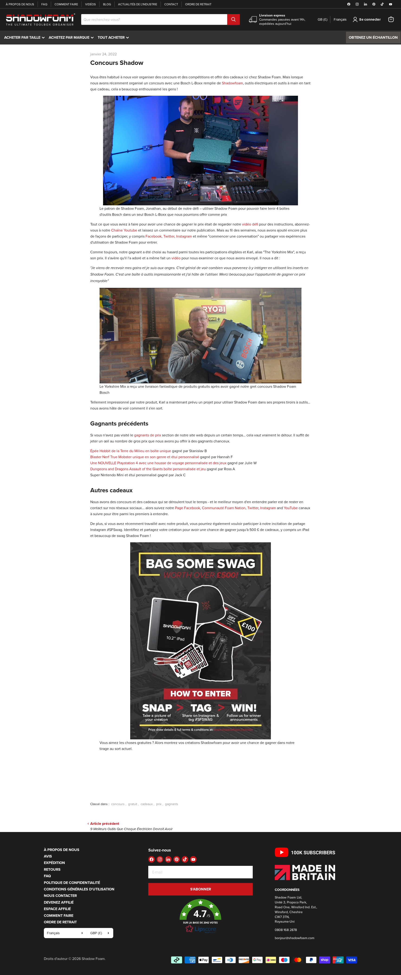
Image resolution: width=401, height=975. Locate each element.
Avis (48, 856)
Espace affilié (57, 908)
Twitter (168, 236)
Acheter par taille (25, 37)
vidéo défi (250, 224)
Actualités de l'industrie (137, 4)
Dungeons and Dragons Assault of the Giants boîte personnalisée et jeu (148, 468)
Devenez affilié (59, 902)
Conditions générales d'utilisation (79, 889)
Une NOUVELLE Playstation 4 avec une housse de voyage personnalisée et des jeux (158, 462)
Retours (52, 869)
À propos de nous (20, 4)
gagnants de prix (147, 435)
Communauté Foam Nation (224, 507)
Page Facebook (187, 507)
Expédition (54, 862)
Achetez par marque (72, 37)
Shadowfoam (232, 83)
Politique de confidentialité (72, 882)
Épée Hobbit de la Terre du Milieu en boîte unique (130, 450)
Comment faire (66, 4)
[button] (200, 916)
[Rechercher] (233, 19)
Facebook (154, 236)
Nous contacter (60, 895)
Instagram (184, 236)
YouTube (291, 507)
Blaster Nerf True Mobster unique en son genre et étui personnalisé (144, 456)
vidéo (176, 257)
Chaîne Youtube (124, 230)
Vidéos (90, 4)
